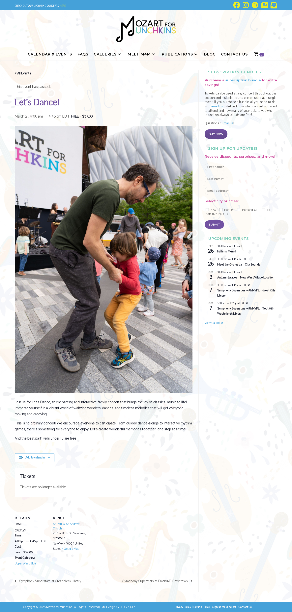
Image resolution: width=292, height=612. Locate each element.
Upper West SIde (25, 563)
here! (63, 6)
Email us (227, 123)
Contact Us (244, 607)
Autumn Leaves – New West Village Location (245, 277)
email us (217, 106)
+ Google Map (70, 549)
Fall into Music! (226, 251)
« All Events (23, 73)
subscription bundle (243, 80)
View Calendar (214, 323)
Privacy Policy (183, 607)
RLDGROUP (127, 607)
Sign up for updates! (224, 607)
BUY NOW (216, 134)
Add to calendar (35, 457)
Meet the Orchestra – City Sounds (238, 265)
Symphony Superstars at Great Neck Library (49, 581)
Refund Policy (201, 607)
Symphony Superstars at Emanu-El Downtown (155, 581)
